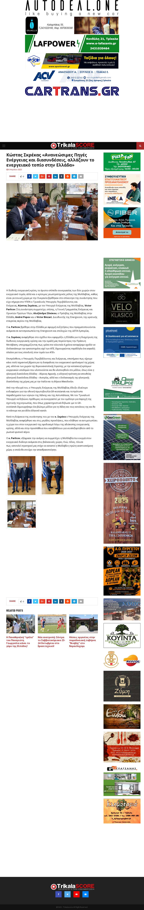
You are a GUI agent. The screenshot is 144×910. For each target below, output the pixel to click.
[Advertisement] (72, 121)
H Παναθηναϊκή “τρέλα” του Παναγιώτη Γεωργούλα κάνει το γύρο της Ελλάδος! (20, 641)
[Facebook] (58, 894)
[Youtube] (76, 894)
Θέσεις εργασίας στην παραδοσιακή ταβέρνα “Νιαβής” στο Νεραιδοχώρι (82, 641)
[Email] (85, 894)
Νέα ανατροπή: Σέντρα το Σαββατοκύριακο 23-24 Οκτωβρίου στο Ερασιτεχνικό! (51, 641)
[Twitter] (67, 894)
